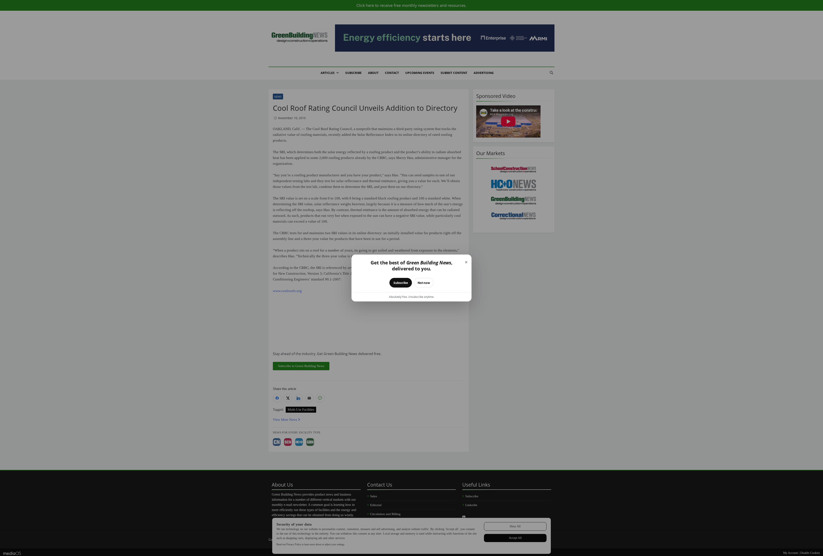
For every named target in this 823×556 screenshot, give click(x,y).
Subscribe (400, 283)
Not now (424, 283)
